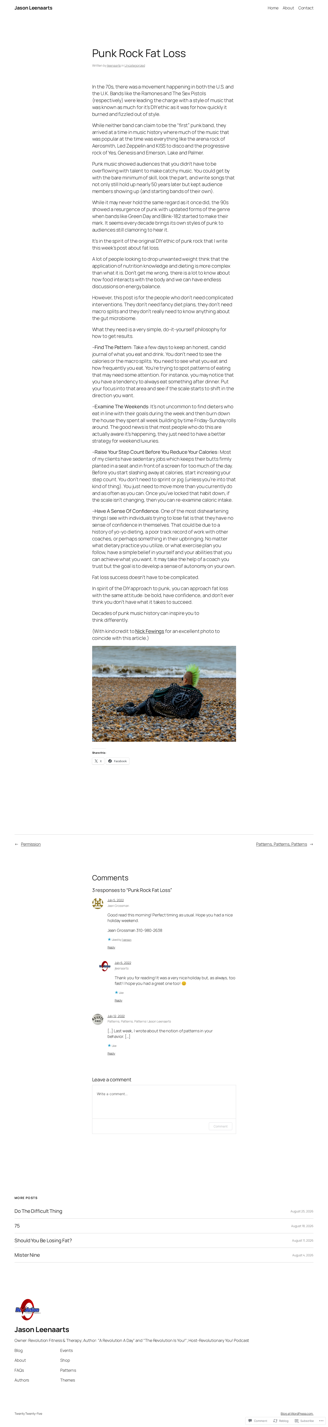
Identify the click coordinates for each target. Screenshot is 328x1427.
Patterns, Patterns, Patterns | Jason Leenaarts (139, 1021)
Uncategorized (135, 65)
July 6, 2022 (123, 963)
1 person (126, 940)
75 (17, 1226)
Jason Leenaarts (33, 7)
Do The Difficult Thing (38, 1211)
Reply (111, 947)
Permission (31, 844)
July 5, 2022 (116, 900)
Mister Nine (27, 1255)
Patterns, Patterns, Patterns (281, 844)
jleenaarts (114, 65)
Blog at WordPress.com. (297, 1413)
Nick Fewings (149, 631)
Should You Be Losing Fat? (43, 1240)
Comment (220, 1126)
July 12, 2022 (116, 1016)
